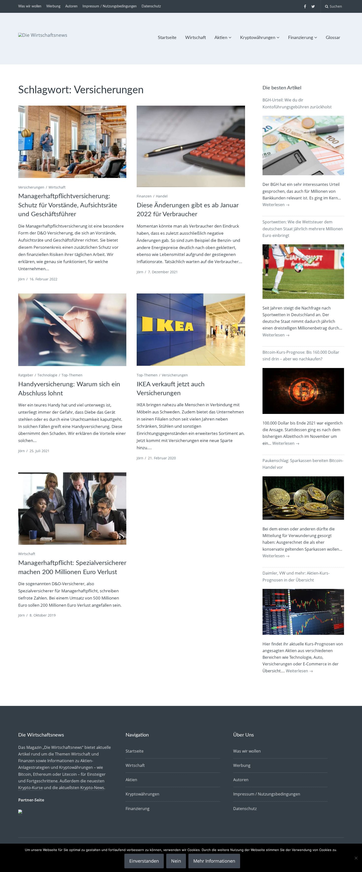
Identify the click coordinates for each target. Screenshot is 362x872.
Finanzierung (300, 38)
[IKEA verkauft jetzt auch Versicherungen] (191, 329)
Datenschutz (151, 6)
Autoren (71, 6)
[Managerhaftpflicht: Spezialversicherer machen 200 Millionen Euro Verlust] (72, 508)
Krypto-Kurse (30, 787)
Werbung (53, 6)
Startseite (167, 38)
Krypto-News (92, 787)
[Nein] (355, 857)
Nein (176, 861)
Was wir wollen (29, 6)
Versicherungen (31, 187)
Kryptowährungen (257, 38)
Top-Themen (72, 375)
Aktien (220, 38)
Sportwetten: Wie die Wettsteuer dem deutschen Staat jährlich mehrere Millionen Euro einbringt (303, 228)
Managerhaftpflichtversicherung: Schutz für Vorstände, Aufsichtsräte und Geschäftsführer (67, 205)
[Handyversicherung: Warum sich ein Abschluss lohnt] (72, 329)
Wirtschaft (195, 38)
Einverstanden (144, 861)
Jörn (21, 279)
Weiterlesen (276, 204)
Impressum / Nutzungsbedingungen (109, 6)
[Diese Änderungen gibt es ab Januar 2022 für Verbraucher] (191, 146)
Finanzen (144, 196)
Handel (162, 196)
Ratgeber (25, 375)
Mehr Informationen (214, 861)
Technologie (47, 375)
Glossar (333, 38)
